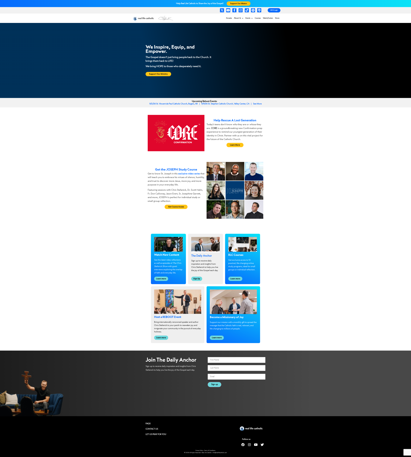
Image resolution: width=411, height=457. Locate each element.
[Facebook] (243, 444)
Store (277, 18)
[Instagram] (241, 10)
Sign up (214, 384)
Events (247, 18)
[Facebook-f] (234, 10)
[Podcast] (259, 10)
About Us (237, 18)
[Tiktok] (247, 10)
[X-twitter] (222, 10)
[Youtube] (228, 10)
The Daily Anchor (201, 255)
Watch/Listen (268, 18)
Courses (258, 18)
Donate (229, 18)
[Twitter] (262, 444)
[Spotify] (253, 10)
